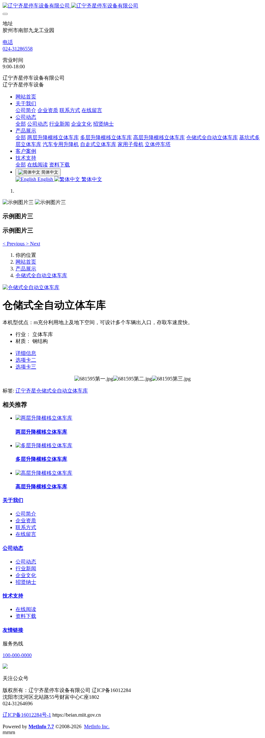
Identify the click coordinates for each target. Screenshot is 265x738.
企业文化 (26, 575)
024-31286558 (18, 48)
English (45, 179)
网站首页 (26, 96)
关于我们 (13, 500)
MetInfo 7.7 (41, 726)
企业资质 (26, 520)
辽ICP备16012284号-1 (27, 715)
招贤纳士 (26, 582)
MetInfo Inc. (97, 726)
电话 (8, 42)
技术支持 (13, 595)
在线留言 (26, 534)
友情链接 (13, 630)
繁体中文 (91, 179)
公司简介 (26, 514)
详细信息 (26, 353)
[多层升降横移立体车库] (44, 445)
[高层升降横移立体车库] (44, 473)
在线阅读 (26, 609)
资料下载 (26, 616)
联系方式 (26, 527)
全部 (21, 124)
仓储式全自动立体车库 (41, 275)
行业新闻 (26, 568)
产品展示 (26, 268)
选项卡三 (26, 366)
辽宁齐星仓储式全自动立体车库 (52, 390)
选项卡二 (26, 360)
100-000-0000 (17, 655)
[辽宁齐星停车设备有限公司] (132, 6)
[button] (14, 243)
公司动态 (13, 548)
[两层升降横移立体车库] (44, 418)
